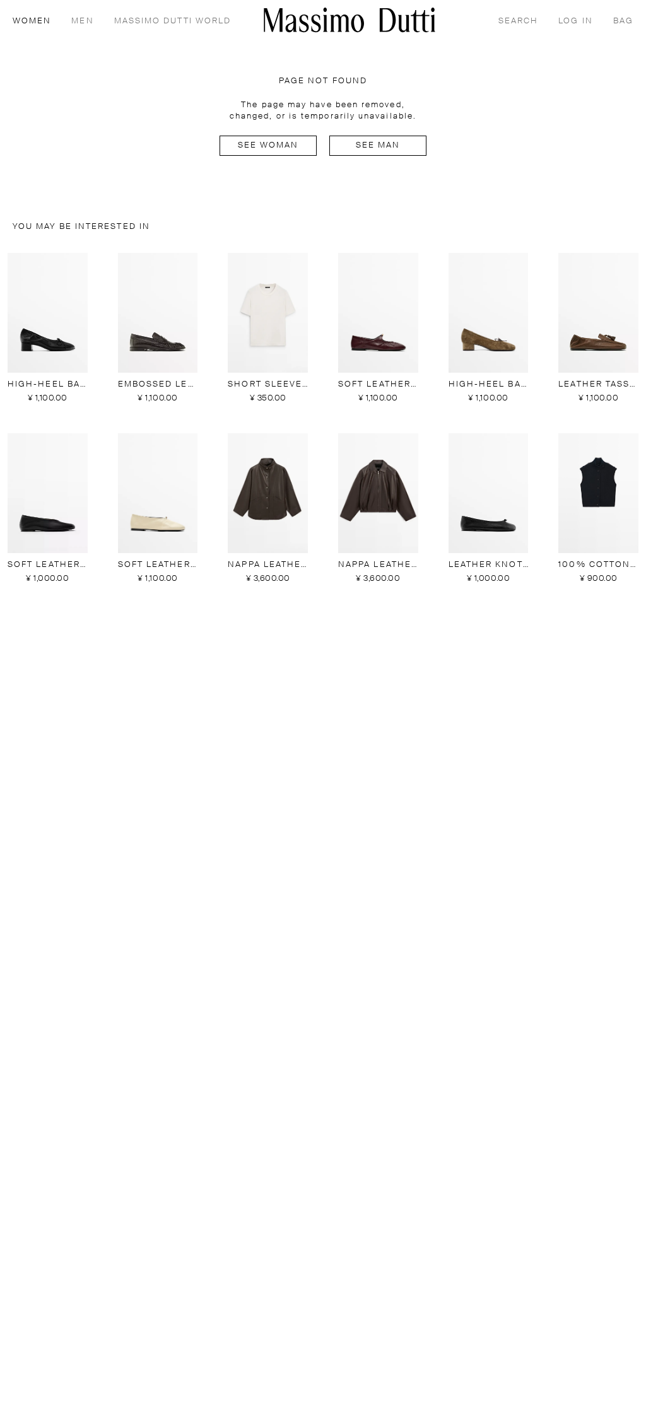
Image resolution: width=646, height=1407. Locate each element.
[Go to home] (349, 20)
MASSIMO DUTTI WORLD (173, 21)
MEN (82, 21)
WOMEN (32, 21)
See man (378, 145)
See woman (268, 145)
